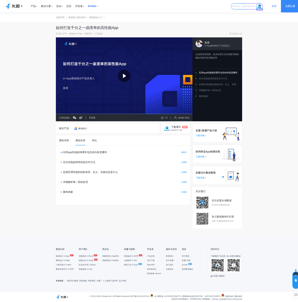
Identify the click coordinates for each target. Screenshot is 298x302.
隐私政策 (238, 296)
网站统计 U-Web (63, 260)
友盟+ (99, 281)
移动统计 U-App (63, 256)
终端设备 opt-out (154, 273)
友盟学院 (60, 17)
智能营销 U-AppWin (110, 256)
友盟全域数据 (218, 276)
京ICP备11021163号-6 (139, 296)
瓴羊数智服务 (187, 269)
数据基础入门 (95, 17)
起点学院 (122, 281)
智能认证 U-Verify (86, 260)
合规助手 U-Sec (130, 260)
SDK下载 (151, 260)
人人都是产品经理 (110, 281)
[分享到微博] (79, 118)
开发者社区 (151, 269)
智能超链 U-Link (85, 269)
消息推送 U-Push (86, 256)
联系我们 (169, 256)
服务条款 (229, 296)
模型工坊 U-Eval (131, 265)
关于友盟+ (170, 260)
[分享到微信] (74, 118)
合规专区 (169, 269)
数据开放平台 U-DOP (65, 269)
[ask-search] (259, 7)
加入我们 (169, 265)
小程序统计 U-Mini (63, 265)
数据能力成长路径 (77, 17)
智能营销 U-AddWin (110, 260)
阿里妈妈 (83, 281)
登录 (274, 6)
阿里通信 (91, 281)
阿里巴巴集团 (72, 281)
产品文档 (150, 256)
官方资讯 (185, 256)
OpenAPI (151, 265)
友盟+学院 (186, 260)
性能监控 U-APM (131, 256)
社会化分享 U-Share (87, 265)
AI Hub (185, 265)
